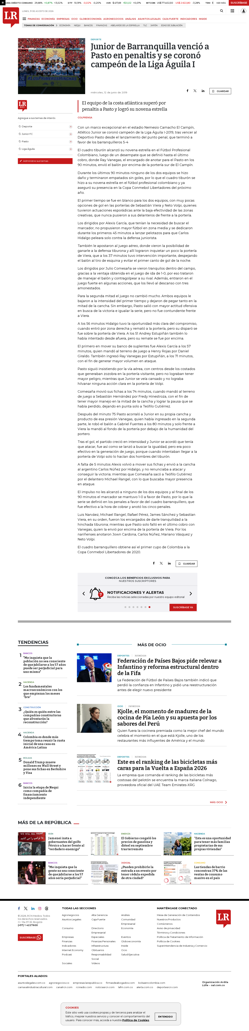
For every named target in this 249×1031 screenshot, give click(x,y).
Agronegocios (70, 915)
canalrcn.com (64, 987)
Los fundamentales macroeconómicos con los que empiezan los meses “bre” (42, 692)
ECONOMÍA (48, 19)
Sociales (67, 963)
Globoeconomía (131, 941)
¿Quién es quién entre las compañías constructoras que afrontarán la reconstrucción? (42, 717)
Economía (64, 25)
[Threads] (48, 909)
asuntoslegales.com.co (31, 982)
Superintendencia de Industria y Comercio (182, 945)
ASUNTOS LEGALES (149, 19)
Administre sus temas (35, 160)
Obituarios (98, 950)
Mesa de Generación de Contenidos (178, 915)
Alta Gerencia (100, 915)
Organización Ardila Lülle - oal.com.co (215, 984)
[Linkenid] (34, 909)
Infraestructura (100, 945)
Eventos (126, 936)
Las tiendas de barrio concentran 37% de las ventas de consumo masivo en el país (210, 872)
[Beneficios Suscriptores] (232, 11)
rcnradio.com (84, 987)
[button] (82, 594)
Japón (154, 25)
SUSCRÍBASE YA (183, 607)
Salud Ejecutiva (130, 954)
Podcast (67, 954)
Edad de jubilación (171, 25)
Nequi (77, 25)
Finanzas (101, 25)
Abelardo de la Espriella (125, 25)
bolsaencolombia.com (151, 982)
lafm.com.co (125, 987)
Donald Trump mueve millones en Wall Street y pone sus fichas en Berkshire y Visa (44, 768)
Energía (125, 833)
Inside (124, 945)
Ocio (124, 950)
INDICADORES (188, 19)
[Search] (221, 11)
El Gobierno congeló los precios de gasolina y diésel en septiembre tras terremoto (138, 843)
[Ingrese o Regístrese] (243, 11)
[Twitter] (195, 91)
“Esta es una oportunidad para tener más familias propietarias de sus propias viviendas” (212, 843)
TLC (145, 25)
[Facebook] (187, 91)
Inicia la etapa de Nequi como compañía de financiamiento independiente (41, 793)
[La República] (11, 17)
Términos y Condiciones (171, 932)
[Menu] (25, 18)
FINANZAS (34, 19)
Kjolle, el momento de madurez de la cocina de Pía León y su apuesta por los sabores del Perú (167, 717)
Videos (96, 963)
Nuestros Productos (168, 919)
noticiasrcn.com (105, 987)
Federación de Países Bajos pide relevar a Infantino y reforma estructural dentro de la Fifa (169, 667)
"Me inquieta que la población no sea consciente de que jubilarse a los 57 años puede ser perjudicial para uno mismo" (44, 665)
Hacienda (28, 682)
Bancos (88, 25)
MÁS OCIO (216, 802)
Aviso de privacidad (168, 928)
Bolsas (27, 758)
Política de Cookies (135, 1020)
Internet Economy (72, 950)
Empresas (68, 936)
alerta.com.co (145, 987)
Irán (50, 833)
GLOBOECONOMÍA (90, 19)
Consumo (199, 863)
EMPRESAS (63, 19)
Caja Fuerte (98, 919)
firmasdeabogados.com (120, 982)
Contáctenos (164, 923)
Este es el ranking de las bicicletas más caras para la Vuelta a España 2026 (167, 765)
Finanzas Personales (103, 941)
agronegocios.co (59, 982)
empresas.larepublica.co (87, 982)
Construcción (32, 707)
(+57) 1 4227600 (28, 925)
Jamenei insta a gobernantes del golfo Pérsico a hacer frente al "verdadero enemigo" (66, 843)
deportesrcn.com (167, 987)
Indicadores (69, 945)
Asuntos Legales (71, 919)
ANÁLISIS (130, 19)
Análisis (125, 915)
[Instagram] (41, 909)
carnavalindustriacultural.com (35, 987)
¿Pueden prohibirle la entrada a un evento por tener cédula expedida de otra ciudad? (138, 872)
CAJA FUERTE (170, 19)
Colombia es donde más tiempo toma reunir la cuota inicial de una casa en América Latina (44, 742)
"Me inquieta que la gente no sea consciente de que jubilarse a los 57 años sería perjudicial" (66, 872)
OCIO (74, 19)
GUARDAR (222, 91)
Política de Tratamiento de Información (180, 936)
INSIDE (203, 19)
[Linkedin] (203, 91)
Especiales (98, 936)
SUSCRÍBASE (239, 2)
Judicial (126, 863)
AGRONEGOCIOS (113, 19)
